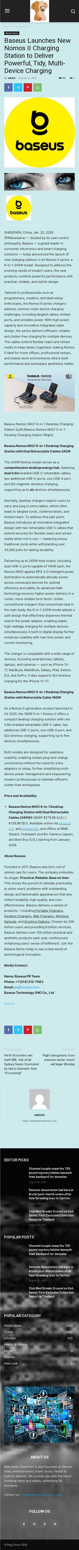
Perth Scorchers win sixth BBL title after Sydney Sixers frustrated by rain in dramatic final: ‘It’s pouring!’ (21, 1064)
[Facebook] (8, 87)
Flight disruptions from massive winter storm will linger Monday (59, 1060)
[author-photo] (39, 1109)
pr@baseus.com (26, 987)
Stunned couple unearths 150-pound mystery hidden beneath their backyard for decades (50, 1172)
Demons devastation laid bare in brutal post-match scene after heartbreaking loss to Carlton (51, 1194)
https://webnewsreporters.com (40, 1120)
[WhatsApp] (37, 87)
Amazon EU (30, 829)
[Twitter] (18, 87)
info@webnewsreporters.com (41, 1495)
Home (7, 26)
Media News (22, 26)
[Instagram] (34, 1524)
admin (11, 77)
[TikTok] (45, 1524)
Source (9, 1004)
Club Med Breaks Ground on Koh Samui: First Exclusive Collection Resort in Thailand (51, 1215)
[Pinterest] (28, 87)
